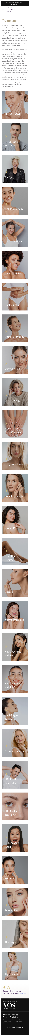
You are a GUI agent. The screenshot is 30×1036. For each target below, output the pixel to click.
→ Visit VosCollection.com (15, 1027)
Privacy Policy (22, 993)
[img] (21, 2)
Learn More (14, 4)
